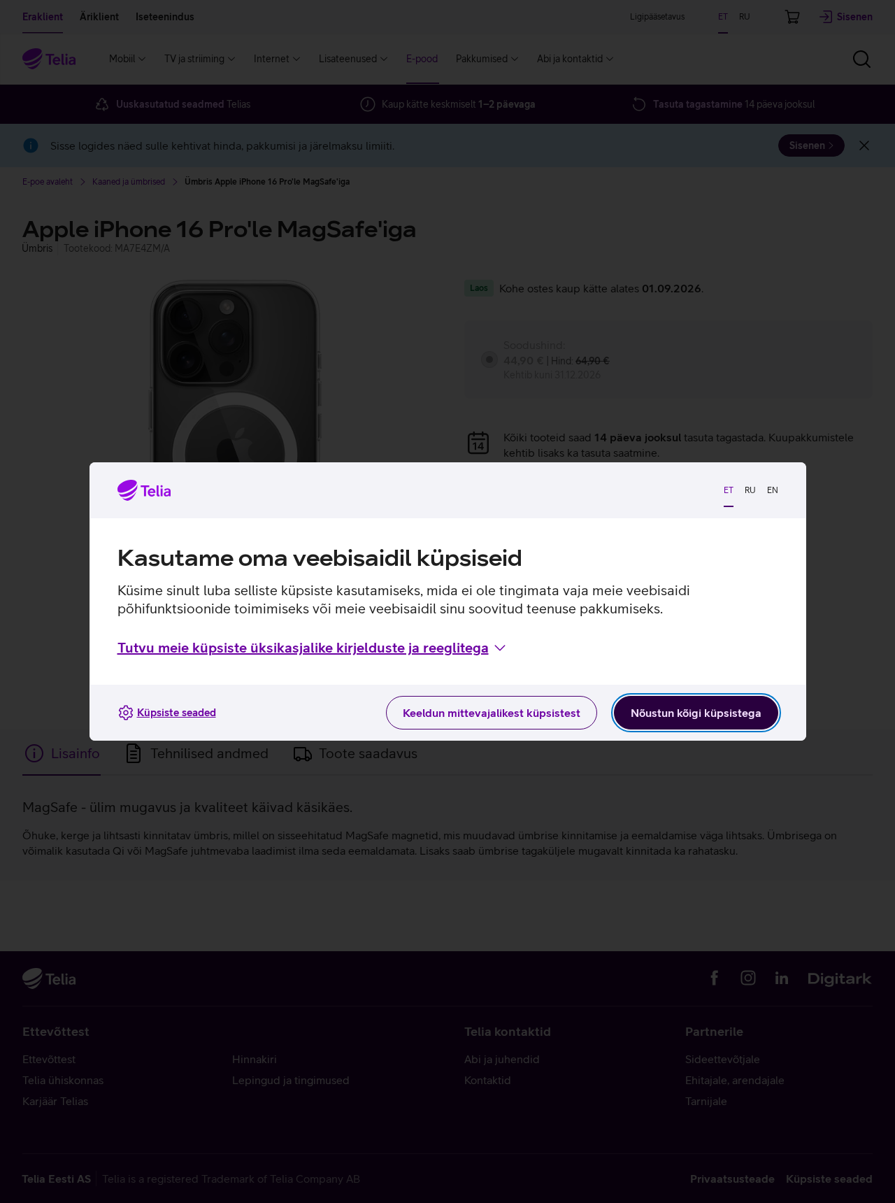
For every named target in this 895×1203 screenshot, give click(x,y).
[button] (312, 648)
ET (728, 490)
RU (750, 490)
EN (772, 490)
